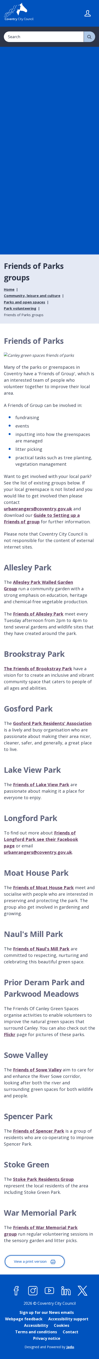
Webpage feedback (24, 1319)
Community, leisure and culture (32, 295)
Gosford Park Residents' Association (52, 723)
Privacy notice (46, 1338)
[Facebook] (16, 1291)
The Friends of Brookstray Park (38, 668)
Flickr (9, 1034)
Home (9, 289)
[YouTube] (49, 1291)
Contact (70, 1332)
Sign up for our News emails (46, 1312)
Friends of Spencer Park (38, 1131)
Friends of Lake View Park (41, 784)
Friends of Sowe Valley (37, 1070)
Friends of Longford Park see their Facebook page (41, 839)
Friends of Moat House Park (43, 887)
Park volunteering (20, 308)
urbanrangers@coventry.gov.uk (38, 509)
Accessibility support (68, 1319)
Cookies (61, 1325)
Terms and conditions (36, 1332)
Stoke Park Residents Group (43, 1179)
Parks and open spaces (24, 302)
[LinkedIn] (66, 1291)
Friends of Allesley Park (38, 614)
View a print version (31, 1261)
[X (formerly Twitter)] (82, 1291)
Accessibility (36, 1325)
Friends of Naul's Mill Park (41, 949)
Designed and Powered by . (50, 1347)
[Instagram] (33, 1291)
